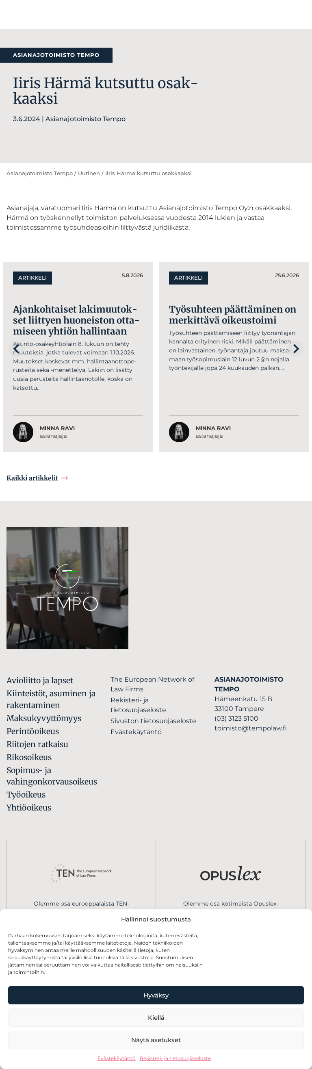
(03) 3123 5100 (236, 718)
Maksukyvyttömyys (43, 718)
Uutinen (89, 173)
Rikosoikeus (29, 757)
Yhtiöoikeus (28, 808)
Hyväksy (156, 995)
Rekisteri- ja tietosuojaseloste (175, 1058)
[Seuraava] (295, 349)
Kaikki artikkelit (32, 478)
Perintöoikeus (32, 731)
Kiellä (156, 1017)
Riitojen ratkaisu (37, 744)
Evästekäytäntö (117, 1058)
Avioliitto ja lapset (39, 680)
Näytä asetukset (156, 1040)
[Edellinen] (17, 349)
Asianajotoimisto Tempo (39, 173)
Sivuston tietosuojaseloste (153, 721)
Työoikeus (26, 795)
